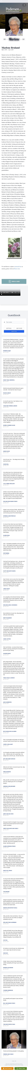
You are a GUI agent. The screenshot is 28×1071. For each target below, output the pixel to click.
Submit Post (14, 331)
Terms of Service (18, 1065)
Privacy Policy (10, 1065)
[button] (14, 1039)
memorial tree (18, 266)
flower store (17, 268)
